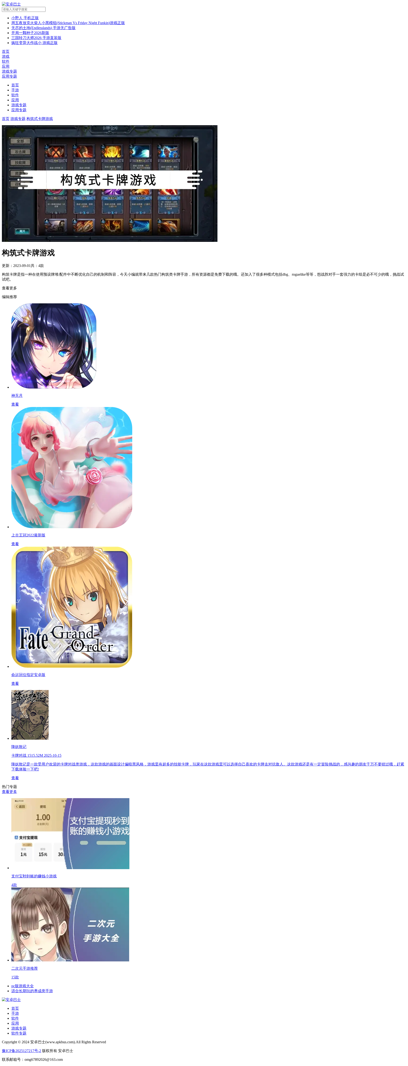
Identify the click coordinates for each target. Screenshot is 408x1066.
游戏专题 (18, 105)
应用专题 (18, 110)
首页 (15, 85)
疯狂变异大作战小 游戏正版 (34, 43)
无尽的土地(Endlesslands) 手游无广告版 (43, 28)
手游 (15, 90)
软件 (15, 95)
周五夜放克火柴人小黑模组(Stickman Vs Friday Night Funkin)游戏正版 (68, 23)
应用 (15, 100)
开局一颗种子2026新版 (30, 33)
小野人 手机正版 (25, 18)
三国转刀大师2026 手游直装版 (36, 38)
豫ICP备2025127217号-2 (21, 1051)
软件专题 (18, 1033)
